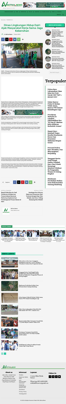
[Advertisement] (22, 88)
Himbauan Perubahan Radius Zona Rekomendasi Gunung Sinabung (58, 52)
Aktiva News (9, 34)
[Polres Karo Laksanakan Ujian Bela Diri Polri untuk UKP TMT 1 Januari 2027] (48, 59)
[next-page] (5, 354)
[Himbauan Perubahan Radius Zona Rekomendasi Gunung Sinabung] (48, 52)
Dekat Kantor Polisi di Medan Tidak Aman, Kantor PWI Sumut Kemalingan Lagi (55, 106)
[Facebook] (3, 39)
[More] (23, 39)
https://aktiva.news (15, 210)
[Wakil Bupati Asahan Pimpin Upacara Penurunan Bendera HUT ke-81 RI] (58, 233)
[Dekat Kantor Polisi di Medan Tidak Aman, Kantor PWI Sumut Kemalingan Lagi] (9, 298)
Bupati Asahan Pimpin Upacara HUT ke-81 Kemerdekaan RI (33, 239)
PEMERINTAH (10, 20)
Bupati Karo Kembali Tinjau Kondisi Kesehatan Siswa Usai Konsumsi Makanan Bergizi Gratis (58, 66)
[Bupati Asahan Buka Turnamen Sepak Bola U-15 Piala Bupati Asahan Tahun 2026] (9, 321)
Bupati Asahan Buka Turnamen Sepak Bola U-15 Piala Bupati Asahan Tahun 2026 (31, 321)
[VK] (14, 39)
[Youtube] (59, 376)
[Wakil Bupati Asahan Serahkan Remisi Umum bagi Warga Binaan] (20, 233)
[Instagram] (53, 376)
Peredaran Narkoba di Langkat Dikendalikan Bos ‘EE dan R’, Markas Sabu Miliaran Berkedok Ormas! (55, 120)
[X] (7, 39)
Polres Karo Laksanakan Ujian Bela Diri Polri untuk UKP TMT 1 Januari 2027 (58, 59)
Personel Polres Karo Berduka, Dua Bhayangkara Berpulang (55, 150)
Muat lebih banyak (54, 72)
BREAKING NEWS (56, 30)
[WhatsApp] (18, 39)
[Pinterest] (11, 39)
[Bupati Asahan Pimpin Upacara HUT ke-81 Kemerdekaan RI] (33, 233)
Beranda (3, 20)
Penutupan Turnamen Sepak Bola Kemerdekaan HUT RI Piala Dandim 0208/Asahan (7, 239)
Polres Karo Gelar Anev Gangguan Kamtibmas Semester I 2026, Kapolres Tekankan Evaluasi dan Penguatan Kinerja (58, 34)
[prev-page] (2, 354)
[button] (61, 14)
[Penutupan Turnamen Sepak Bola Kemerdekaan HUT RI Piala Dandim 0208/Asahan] (7, 233)
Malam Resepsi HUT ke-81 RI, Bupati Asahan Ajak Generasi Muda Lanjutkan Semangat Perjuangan (46, 239)
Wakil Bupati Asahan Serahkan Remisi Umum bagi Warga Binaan (20, 239)
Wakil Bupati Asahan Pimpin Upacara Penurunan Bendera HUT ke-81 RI (59, 239)
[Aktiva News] (2, 34)
